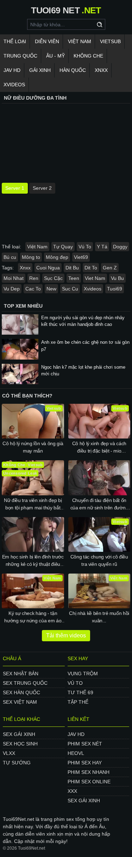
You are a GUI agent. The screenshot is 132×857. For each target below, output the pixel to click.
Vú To (84, 246)
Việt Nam (79, 41)
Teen (73, 278)
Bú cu (10, 257)
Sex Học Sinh (20, 743)
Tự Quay (63, 246)
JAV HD (12, 70)
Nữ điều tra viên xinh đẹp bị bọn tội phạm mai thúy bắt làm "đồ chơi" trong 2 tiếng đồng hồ (33, 504)
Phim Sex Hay (85, 762)
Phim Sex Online (89, 781)
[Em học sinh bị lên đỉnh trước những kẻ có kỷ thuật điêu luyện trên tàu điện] (33, 534)
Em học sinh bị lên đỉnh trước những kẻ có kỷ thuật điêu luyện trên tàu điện (33, 561)
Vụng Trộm (83, 673)
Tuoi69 (114, 289)
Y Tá (102, 246)
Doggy (120, 246)
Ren (33, 278)
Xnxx (101, 70)
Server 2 (42, 188)
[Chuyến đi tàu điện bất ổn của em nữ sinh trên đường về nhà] (99, 477)
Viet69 (81, 257)
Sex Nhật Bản (20, 673)
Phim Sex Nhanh (88, 772)
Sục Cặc (53, 278)
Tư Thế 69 (80, 692)
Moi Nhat (14, 278)
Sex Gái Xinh (19, 734)
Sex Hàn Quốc (21, 692)
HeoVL (76, 753)
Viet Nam (95, 278)
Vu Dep (12, 289)
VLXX (9, 753)
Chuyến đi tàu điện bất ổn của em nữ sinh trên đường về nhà (99, 504)
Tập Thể (78, 702)
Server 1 (14, 188)
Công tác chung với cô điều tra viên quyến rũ (99, 560)
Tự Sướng (17, 762)
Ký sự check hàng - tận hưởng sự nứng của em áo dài (32, 617)
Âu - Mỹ (55, 56)
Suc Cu (70, 289)
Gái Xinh (40, 70)
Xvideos (14, 84)
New (51, 289)
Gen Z (110, 267)
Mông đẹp (57, 257)
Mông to (31, 257)
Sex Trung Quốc (25, 683)
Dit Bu (72, 267)
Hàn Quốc (72, 70)
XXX (72, 791)
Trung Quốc (20, 56)
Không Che (88, 56)
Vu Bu (117, 278)
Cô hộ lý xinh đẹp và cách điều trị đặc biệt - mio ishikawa (99, 448)
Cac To (33, 289)
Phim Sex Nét (85, 743)
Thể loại (15, 41)
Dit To (90, 267)
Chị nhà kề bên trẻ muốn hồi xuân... (99, 616)
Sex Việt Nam (20, 702)
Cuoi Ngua (48, 267)
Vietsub (110, 41)
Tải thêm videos (66, 635)
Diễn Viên (47, 41)
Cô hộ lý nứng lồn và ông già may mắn (32, 447)
